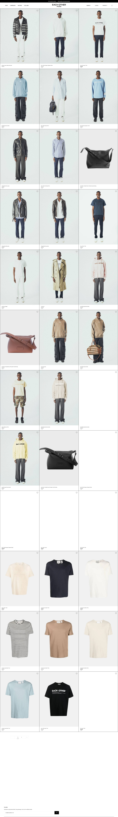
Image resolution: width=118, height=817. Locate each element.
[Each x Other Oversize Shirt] (59, 96)
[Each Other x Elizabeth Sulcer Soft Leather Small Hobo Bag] (19, 337)
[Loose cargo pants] (59, 337)
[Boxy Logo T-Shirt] (98, 699)
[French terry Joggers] (19, 277)
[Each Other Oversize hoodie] (19, 96)
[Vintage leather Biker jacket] (19, 216)
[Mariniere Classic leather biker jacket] (19, 36)
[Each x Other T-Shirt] (98, 216)
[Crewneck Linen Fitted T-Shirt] (59, 578)
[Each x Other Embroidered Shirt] (59, 156)
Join (56, 812)
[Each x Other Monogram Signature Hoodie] (59, 36)
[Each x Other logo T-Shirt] (98, 36)
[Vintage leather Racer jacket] (19, 156)
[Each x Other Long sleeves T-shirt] (98, 96)
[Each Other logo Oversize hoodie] (98, 277)
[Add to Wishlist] (37, 10)
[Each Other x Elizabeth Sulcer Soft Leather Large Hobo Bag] (98, 156)
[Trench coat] (59, 277)
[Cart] (112, 5)
